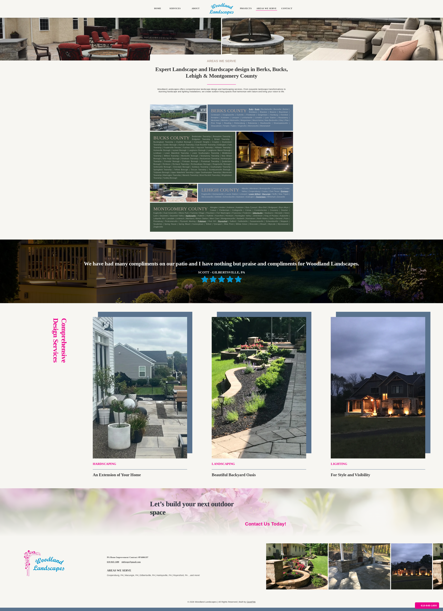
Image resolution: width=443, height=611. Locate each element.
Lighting (339, 464)
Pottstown (202, 221)
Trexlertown (261, 197)
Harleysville (191, 216)
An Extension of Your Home (117, 475)
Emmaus (284, 191)
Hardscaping (104, 464)
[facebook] (39, 581)
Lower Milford (254, 194)
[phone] (49, 581)
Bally (251, 109)
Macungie (266, 194)
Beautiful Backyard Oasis (234, 475)
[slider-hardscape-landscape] (259, 318)
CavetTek (251, 602)
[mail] (44, 581)
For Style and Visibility (350, 475)
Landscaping (223, 464)
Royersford (222, 221)
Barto (257, 109)
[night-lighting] (221, 4)
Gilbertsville (258, 213)
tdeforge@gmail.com (131, 562)
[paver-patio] (140, 318)
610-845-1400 (113, 562)
